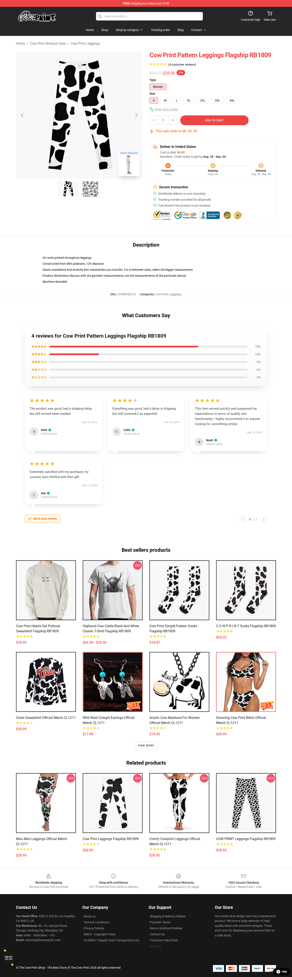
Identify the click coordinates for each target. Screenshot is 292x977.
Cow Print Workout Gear (48, 43)
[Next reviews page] (263, 519)
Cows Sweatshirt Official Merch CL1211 (46, 718)
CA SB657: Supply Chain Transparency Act (111, 940)
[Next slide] (135, 115)
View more (146, 745)
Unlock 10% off (8, 958)
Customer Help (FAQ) (164, 940)
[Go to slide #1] (68, 189)
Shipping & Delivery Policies (168, 916)
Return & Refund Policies (166, 928)
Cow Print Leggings (85, 43)
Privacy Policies (94, 928)
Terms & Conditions (96, 922)
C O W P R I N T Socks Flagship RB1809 (246, 626)
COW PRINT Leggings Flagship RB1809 (246, 839)
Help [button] (284, 971)
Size (152, 93)
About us (90, 916)
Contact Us (157, 934)
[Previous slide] (22, 115)
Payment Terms (160, 922)
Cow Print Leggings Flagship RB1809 (111, 839)
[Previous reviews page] (243, 519)
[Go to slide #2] (90, 189)
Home (20, 43)
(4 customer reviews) (182, 64)
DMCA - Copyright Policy (100, 934)
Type (152, 80)
